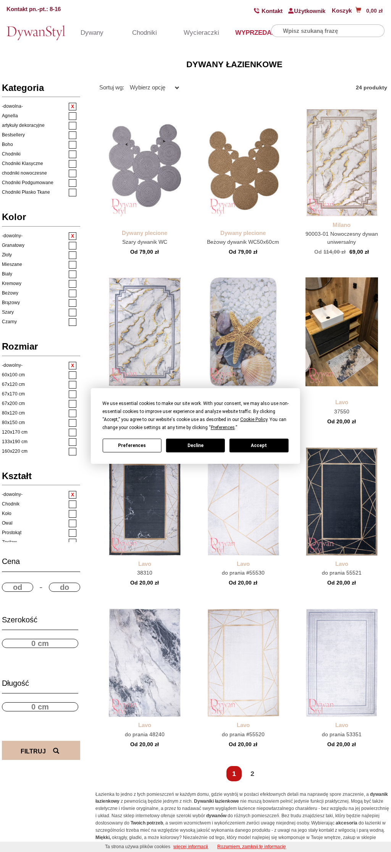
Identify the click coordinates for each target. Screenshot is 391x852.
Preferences (132, 445)
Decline (195, 445)
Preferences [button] (223, 427)
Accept (259, 445)
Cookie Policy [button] (253, 419)
